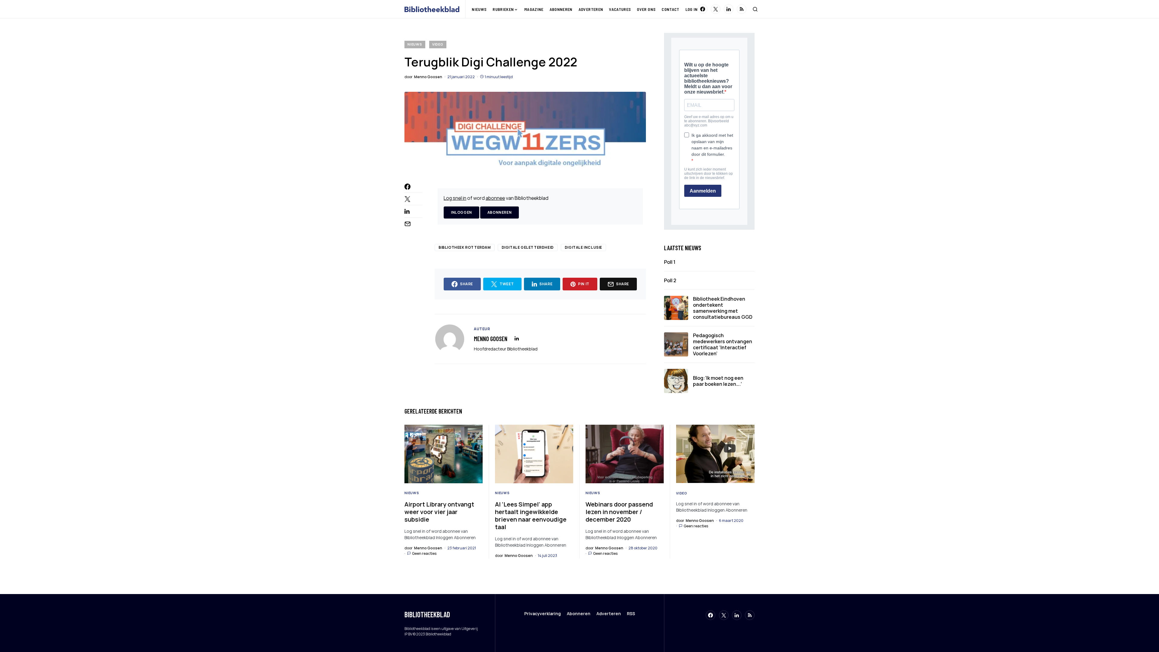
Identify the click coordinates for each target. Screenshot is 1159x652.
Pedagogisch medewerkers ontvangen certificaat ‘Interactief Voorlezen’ (722, 344)
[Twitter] (715, 9)
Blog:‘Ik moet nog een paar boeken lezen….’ (718, 381)
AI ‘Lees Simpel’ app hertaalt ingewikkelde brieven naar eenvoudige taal (531, 515)
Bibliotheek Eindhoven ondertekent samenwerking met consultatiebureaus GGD (722, 308)
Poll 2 (670, 280)
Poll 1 (669, 262)
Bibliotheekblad (427, 614)
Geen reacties (424, 553)
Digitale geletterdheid (528, 247)
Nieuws (414, 44)
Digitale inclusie (583, 247)
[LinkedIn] (728, 9)
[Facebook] (702, 9)
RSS (631, 613)
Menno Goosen (490, 338)
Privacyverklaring (542, 613)
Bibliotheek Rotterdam (465, 247)
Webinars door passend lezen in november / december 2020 (619, 511)
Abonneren (499, 212)
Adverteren (608, 613)
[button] (755, 9)
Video (437, 44)
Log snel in (455, 198)
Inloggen (461, 212)
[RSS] (741, 9)
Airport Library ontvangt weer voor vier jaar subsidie (439, 511)
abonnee (495, 198)
